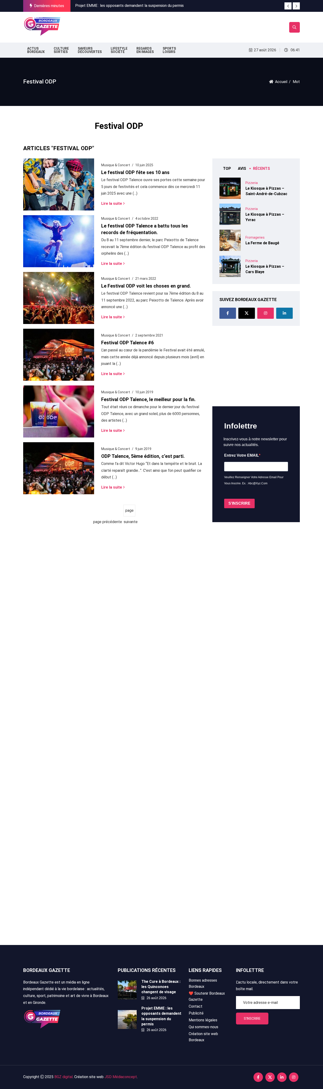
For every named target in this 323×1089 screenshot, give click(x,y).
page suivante (129, 512)
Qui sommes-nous (203, 1027)
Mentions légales (203, 1020)
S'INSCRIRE (239, 503)
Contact (195, 1006)
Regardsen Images (145, 50)
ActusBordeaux (36, 50)
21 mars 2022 (145, 278)
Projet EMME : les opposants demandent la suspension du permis (129, 5)
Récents (261, 168)
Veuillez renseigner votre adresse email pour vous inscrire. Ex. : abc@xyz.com (254, 480)
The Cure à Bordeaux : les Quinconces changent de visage (160, 986)
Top (227, 168)
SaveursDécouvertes (90, 50)
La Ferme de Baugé (262, 243)
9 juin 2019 (143, 449)
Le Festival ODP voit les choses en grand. (146, 286)
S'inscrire (252, 1018)
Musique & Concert (115, 165)
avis (242, 168)
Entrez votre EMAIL (241, 455)
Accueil (281, 81)
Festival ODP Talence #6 (127, 343)
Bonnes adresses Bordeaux (203, 983)
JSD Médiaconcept (121, 1077)
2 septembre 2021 (149, 335)
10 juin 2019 (144, 392)
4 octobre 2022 (146, 218)
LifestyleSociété (119, 50)
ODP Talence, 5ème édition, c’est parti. (143, 456)
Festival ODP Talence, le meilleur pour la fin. (148, 399)
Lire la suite (111, 203)
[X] (246, 313)
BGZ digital (63, 1077)
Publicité (196, 1013)
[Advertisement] (149, 26)
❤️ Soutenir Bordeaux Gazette (207, 996)
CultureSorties (61, 50)
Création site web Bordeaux (203, 1037)
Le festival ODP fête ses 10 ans (135, 172)
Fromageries (255, 237)
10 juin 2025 (144, 165)
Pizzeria (251, 183)
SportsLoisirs (169, 50)
